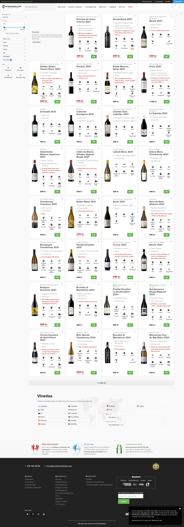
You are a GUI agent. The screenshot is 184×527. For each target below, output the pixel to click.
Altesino (79, 285)
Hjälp (169, 1)
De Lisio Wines (118, 17)
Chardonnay (119, 158)
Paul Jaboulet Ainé (47, 332)
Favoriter (21, 70)
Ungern (141, 406)
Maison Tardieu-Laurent (121, 242)
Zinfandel (45, 118)
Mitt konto (178, 1)
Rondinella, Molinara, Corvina (50, 165)
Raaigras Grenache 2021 (48, 288)
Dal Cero (43, 149)
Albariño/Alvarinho (158, 211)
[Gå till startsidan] (11, 6)
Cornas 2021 (119, 245)
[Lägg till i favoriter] (99, 15)
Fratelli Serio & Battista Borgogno (157, 17)
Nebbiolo (154, 27)
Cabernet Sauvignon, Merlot (125, 121)
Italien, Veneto (47, 161)
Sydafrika (73, 424)
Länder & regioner (75, 7)
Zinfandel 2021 (48, 111)
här (153, 517)
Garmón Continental (83, 64)
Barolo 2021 (155, 21)
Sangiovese (82, 299)
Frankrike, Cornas (121, 248)
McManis (43, 109)
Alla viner (61, 7)
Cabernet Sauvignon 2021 (85, 112)
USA (110, 409)
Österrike (43, 420)
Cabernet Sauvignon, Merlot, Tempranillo (86, 29)
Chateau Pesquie (157, 286)
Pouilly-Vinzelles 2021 (85, 246)
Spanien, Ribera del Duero (88, 70)
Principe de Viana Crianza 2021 (85, 20)
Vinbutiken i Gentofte (33, 488)
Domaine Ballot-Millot (48, 242)
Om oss (122, 7)
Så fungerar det (61, 485)
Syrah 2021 (119, 201)
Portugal (73, 420)
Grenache (82, 166)
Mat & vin (102, 7)
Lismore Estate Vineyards (122, 64)
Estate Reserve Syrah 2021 (121, 67)
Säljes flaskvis (12, 33)
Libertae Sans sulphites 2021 (121, 112)
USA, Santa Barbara (85, 341)
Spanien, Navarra (84, 25)
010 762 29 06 (147, 1)
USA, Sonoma (47, 208)
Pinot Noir (155, 120)
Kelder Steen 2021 (86, 201)
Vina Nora (153, 199)
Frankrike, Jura (156, 158)
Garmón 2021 (83, 66)
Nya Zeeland (74, 417)
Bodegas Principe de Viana (86, 17)
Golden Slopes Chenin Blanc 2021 (50, 67)
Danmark (73, 410)
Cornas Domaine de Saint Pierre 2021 (49, 337)
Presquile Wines (82, 332)
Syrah (117, 76)
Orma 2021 (155, 66)
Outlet (130, 7)
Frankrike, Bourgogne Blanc (125, 155)
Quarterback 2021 (122, 19)
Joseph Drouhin (119, 149)
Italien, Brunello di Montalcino (85, 295)
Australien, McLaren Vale (124, 23)
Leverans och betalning (95, 482)
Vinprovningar (30, 485)
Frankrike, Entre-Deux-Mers (125, 118)
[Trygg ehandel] (156, 469)
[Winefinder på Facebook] (33, 514)
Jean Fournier (154, 332)
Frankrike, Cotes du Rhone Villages (88, 162)
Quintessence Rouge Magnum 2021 (157, 292)
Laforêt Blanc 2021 (123, 152)
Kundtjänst (159, 1)
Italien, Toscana (157, 70)
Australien (73, 406)
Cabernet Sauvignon (86, 121)
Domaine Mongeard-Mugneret (157, 110)
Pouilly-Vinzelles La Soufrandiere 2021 (122, 292)
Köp (93, 56)
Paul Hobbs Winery (47, 199)
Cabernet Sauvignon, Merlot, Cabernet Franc (159, 74)
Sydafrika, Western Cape (124, 73)
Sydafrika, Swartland (49, 73)
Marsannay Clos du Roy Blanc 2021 (159, 336)
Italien (42, 417)
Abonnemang (20, 77)
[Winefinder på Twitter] (27, 514)
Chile (42, 410)
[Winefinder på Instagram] (38, 514)
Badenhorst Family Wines (49, 64)
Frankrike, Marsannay (159, 341)
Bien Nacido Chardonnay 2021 (85, 336)
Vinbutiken (29, 479)
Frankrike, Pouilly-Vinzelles (88, 251)
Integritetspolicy (61, 482)
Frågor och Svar (61, 488)
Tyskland (112, 406)
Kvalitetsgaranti (61, 490)
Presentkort (8, 77)
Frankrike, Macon (121, 298)
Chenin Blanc (47, 76)
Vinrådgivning (90, 7)
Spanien (43, 424)
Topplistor (8, 70)
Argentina (43, 406)
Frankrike (73, 413)
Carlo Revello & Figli (156, 242)
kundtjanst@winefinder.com (59, 466)
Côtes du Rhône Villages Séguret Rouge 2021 (85, 154)
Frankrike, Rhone (157, 298)
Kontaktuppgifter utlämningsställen (99, 485)
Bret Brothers (120, 286)
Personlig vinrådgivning (64, 493)
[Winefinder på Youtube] (44, 514)
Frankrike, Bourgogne (159, 117)
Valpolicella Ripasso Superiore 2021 (50, 154)
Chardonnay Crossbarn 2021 (48, 202)
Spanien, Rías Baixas (158, 208)
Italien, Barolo (156, 25)
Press (57, 496)
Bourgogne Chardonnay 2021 (49, 246)
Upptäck (112, 7)
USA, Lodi (45, 115)
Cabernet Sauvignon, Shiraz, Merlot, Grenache (124, 27)
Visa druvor (114, 417)
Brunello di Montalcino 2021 (85, 288)
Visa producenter (116, 425)
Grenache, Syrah (157, 301)
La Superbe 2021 (158, 113)
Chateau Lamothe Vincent (122, 109)
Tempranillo (82, 73)
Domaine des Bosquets (85, 149)
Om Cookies (60, 504)
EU (41, 413)
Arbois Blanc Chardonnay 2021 (158, 153)
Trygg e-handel (61, 501)
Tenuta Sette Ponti (156, 64)
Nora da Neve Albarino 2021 (156, 202)
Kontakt (89, 479)
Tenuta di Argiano (119, 332)
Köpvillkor (59, 499)
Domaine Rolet (154, 149)
